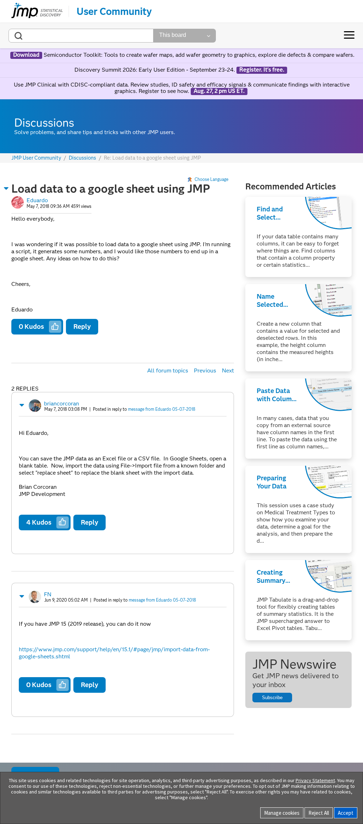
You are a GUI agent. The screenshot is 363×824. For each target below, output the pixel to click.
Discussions (82, 158)
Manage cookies (282, 812)
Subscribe (272, 697)
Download (26, 55)
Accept (345, 812)
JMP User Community (36, 158)
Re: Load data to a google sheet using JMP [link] (152, 158)
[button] (6, 188)
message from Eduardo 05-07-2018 (161, 409)
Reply (82, 326)
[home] (37, 11)
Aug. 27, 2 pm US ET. (219, 91)
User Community (114, 11)
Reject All (318, 812)
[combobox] (81, 36)
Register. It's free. (261, 70)
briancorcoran (61, 403)
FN (47, 594)
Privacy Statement (315, 780)
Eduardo (37, 200)
